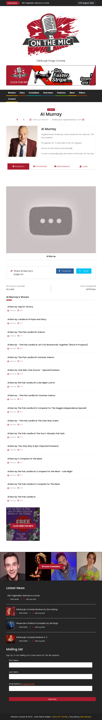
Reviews (12, 93)
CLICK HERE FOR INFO (23, 526)
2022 (21, 310)
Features (61, 93)
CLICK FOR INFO (19, 82)
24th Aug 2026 (40, 627)
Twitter (86, 271)
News (72, 93)
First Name (13, 660)
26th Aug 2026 (31, 599)
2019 (21, 323)
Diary (22, 93)
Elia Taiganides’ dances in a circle (35, 3)
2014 (21, 374)
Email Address (22, 683)
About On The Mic (60, 717)
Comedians (34, 93)
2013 (21, 412)
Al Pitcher (91, 289)
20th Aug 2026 (40, 641)
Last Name (13, 672)
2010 (21, 488)
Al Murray (51, 256)
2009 (21, 500)
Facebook (66, 271)
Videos (82, 93)
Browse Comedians (51, 566)
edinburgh (12, 310)
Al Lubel (10, 289)
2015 (21, 361)
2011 (21, 462)
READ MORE (14, 599)
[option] (49, 3)
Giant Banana (85, 717)
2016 (21, 348)
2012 (21, 437)
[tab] (18, 166)
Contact (12, 99)
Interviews (48, 93)
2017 (21, 336)
